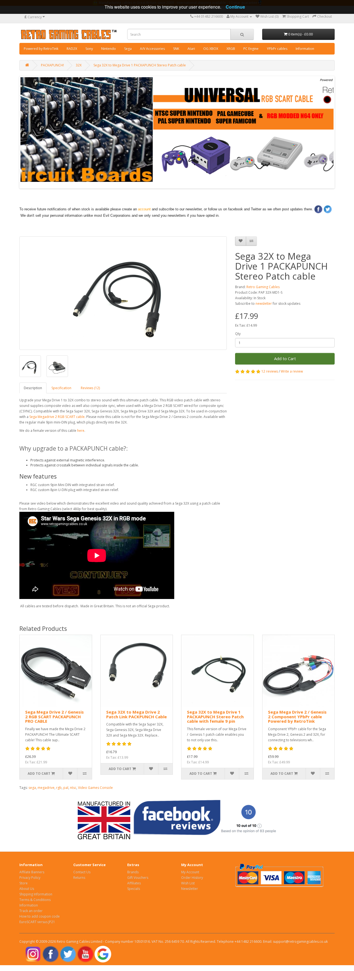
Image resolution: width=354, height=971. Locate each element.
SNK (176, 48)
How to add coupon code (39, 916)
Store (23, 883)
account (144, 209)
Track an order (31, 910)
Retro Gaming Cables (263, 287)
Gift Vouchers (137, 877)
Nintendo (108, 48)
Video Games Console (95, 787)
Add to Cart (285, 358)
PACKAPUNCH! (52, 65)
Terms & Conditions (35, 899)
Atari (191, 48)
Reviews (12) (90, 388)
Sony (89, 48)
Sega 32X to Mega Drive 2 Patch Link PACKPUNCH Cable (136, 714)
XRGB (231, 48)
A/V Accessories (152, 48)
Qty (238, 333)
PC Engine (251, 48)
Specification (61, 388)
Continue (235, 7)
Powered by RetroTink (41, 48)
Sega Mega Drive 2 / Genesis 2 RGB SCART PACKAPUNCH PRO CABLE (54, 716)
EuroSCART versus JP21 (37, 922)
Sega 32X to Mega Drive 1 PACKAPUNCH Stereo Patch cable (139, 65)
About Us (26, 888)
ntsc (73, 787)
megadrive (46, 787)
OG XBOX (210, 48)
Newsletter (189, 888)
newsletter (264, 303)
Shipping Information (35, 894)
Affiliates (134, 883)
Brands (133, 872)
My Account (190, 872)
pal (65, 787)
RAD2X (72, 48)
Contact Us (81, 872)
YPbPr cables (277, 48)
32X (79, 65)
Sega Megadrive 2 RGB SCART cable (57, 416)
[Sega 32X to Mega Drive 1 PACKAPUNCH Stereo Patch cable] (123, 293)
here (80, 430)
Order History (192, 877)
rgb (59, 787)
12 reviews (269, 371)
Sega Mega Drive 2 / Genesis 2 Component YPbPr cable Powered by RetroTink (297, 716)
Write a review (292, 371)
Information (305, 48)
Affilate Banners (31, 872)
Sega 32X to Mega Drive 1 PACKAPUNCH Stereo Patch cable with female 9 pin (215, 716)
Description (33, 388)
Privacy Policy (29, 877)
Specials (133, 888)
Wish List (188, 883)
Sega (128, 48)
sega (32, 787)
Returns (79, 877)
